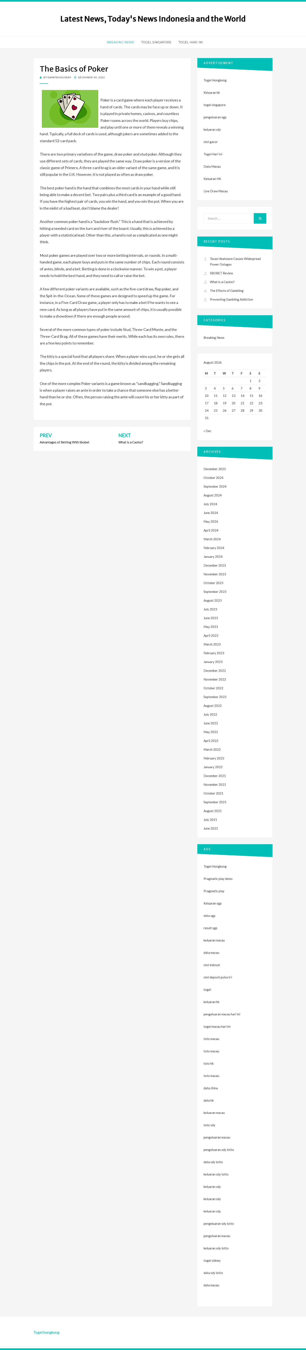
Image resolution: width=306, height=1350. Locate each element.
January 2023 (213, 662)
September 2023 (215, 591)
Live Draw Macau (216, 191)
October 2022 (213, 688)
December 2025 (215, 469)
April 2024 (211, 530)
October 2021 (213, 793)
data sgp (209, 915)
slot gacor (211, 142)
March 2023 (212, 644)
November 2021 (215, 784)
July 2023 (210, 609)
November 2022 (215, 679)
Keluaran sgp (213, 903)
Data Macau (212, 166)
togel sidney (212, 1260)
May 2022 (211, 732)
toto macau (211, 1051)
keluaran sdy (212, 129)
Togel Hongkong (215, 80)
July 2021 (210, 819)
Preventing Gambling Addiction (231, 299)
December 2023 (215, 565)
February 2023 (214, 653)
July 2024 (210, 504)
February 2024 (214, 548)
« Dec (207, 431)
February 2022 (214, 758)
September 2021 (215, 802)
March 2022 (212, 749)
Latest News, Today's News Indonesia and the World (153, 19)
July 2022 (210, 714)
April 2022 (211, 741)
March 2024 (212, 539)
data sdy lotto (213, 1273)
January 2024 (213, 556)
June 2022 (211, 723)
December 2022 (215, 670)
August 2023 (213, 600)
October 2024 (213, 478)
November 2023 (215, 574)
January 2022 (213, 767)
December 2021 (215, 776)
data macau (211, 1285)
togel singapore (215, 105)
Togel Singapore (156, 42)
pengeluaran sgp (215, 117)
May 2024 (211, 521)
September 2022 (215, 697)
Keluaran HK (212, 179)
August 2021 (213, 811)
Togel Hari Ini (190, 42)
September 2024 (215, 486)
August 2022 (213, 705)
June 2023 (211, 618)
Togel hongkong (46, 1332)
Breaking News (120, 42)
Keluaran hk (212, 92)
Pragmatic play (214, 891)
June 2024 (211, 513)
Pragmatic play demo (218, 879)
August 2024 (213, 495)
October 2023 (213, 583)
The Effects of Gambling (227, 290)
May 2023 (211, 627)
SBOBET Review (221, 273)
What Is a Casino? (222, 282)
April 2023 (211, 635)
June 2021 (211, 828)
